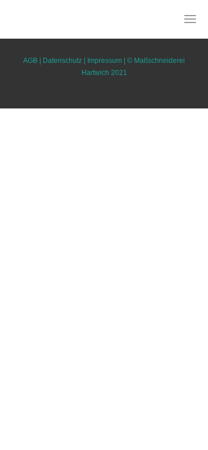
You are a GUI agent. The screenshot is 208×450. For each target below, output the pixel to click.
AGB (30, 61)
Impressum (104, 61)
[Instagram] (91, 43)
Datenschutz (62, 61)
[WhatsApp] (116, 43)
